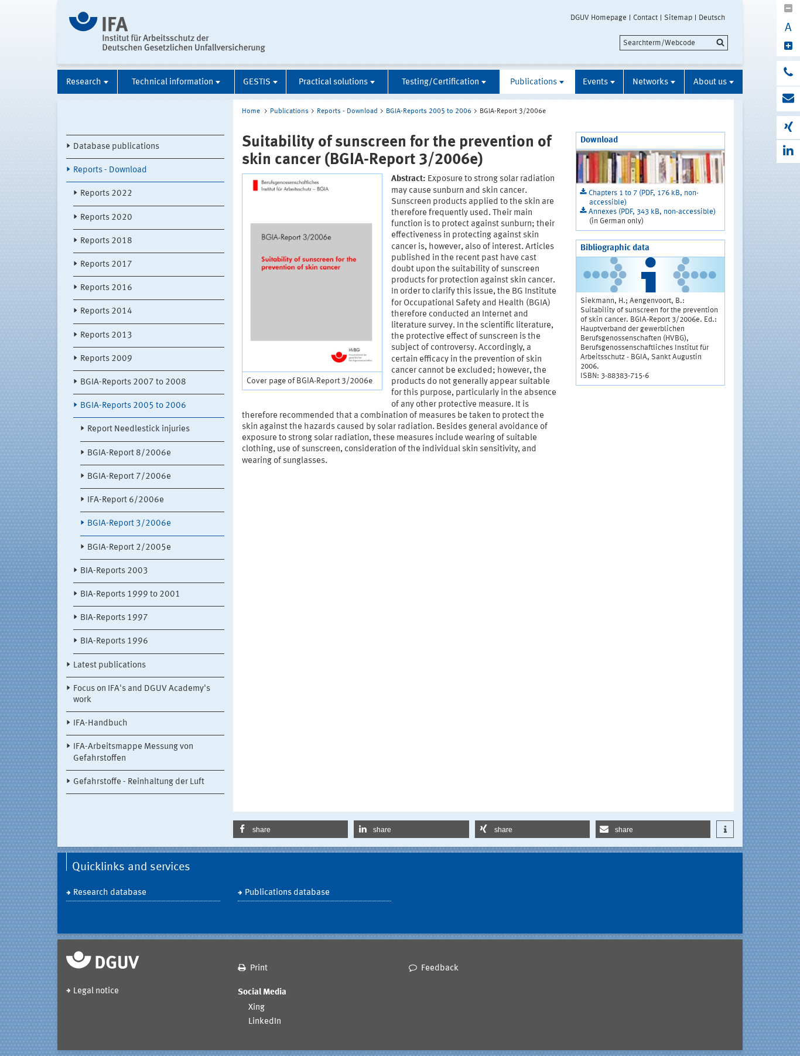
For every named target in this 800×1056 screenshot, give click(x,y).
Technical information (172, 82)
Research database (109, 892)
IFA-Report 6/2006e (125, 500)
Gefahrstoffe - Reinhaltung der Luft (138, 782)
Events (595, 82)
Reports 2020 (106, 217)
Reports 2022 (106, 193)
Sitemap (678, 18)
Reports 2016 (106, 288)
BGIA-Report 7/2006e (129, 476)
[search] (674, 42)
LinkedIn (264, 1021)
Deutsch (712, 18)
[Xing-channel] (788, 127)
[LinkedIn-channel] (788, 151)
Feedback (440, 968)
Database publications (116, 146)
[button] (290, 829)
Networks (650, 82)
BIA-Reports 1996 (114, 641)
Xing (256, 1007)
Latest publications (109, 665)
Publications (533, 82)
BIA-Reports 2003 (114, 571)
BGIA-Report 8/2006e (129, 453)
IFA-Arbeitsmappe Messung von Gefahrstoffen (133, 752)
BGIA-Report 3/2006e (129, 523)
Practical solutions (333, 82)
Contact (645, 18)
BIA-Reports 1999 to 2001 (130, 594)
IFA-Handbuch (100, 723)
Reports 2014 (106, 311)
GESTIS (257, 82)
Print (259, 968)
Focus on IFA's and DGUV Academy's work (141, 694)
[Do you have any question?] (788, 73)
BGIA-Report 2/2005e (129, 547)
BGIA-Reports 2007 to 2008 (133, 382)
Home (251, 111)
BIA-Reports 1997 (114, 618)
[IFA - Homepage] (167, 32)
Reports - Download (110, 170)
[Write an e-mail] (788, 99)
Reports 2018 (106, 241)
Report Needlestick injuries (138, 429)
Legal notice (96, 991)
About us (710, 82)
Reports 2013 (106, 335)
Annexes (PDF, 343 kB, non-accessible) (652, 212)
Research (83, 82)
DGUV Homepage (598, 18)
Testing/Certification (440, 82)
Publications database (287, 892)
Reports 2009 (106, 359)
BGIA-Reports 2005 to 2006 (133, 405)
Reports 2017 (106, 264)
